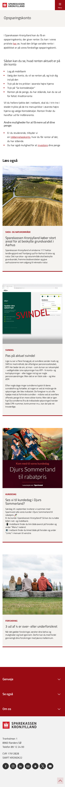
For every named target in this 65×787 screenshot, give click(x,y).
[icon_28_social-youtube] (50, 766)
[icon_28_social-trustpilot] (35, 766)
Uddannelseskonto (20, 137)
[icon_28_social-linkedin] (20, 766)
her (15, 43)
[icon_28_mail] (28, 766)
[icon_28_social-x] (43, 766)
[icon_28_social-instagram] (13, 766)
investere (43, 145)
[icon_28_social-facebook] (6, 766)
